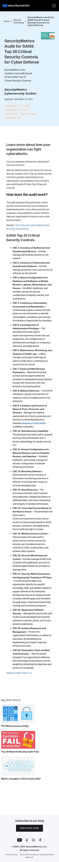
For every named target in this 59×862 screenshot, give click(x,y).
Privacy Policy (12, 855)
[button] (53, 5)
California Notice (47, 855)
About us (29, 857)
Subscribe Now (29, 828)
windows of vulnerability (34, 423)
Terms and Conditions (29, 855)
